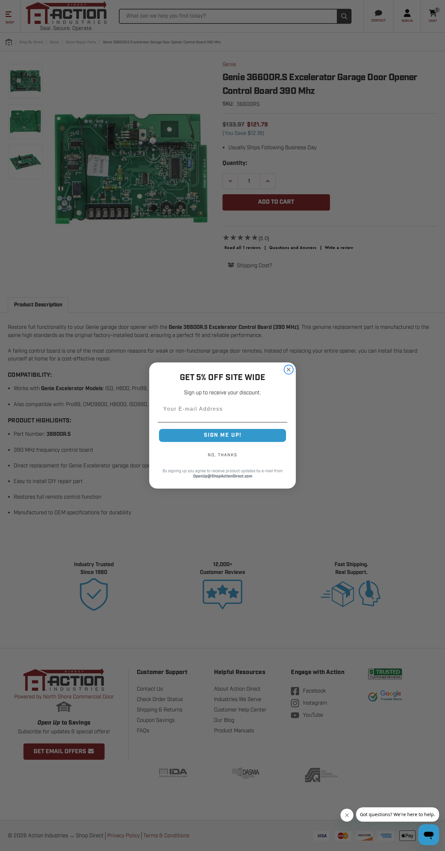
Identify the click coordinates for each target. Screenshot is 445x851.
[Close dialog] (289, 370)
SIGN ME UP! (222, 435)
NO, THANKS (222, 455)
